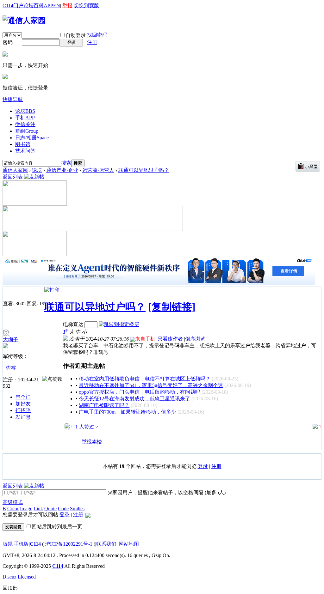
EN (56, 5)
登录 (203, 466)
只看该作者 (170, 339)
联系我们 (106, 544)
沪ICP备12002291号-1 (68, 544)
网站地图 (129, 544)
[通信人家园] (24, 20)
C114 (35, 544)
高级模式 (13, 502)
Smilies (77, 508)
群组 (26, 131)
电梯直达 (73, 324)
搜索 (66, 163)
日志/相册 (32, 137)
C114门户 (13, 5)
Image (26, 508)
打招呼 (23, 410)
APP (48, 5)
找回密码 (97, 35)
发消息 (23, 417)
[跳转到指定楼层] (119, 324)
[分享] (68, 444)
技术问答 (25, 151)
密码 (8, 42)
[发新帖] (34, 176)
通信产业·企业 (62, 170)
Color (13, 508)
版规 (8, 544)
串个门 (23, 397)
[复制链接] (172, 306)
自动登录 (75, 35)
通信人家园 (15, 170)
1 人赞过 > (86, 426)
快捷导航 (13, 99)
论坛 (28, 5)
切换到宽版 (86, 5)
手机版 (21, 544)
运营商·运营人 (98, 170)
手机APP (25, 117)
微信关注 (25, 124)
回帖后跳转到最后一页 (57, 526)
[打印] (51, 290)
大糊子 (10, 339)
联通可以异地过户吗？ (143, 170)
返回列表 (13, 176)
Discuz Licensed (19, 576)
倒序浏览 (195, 339)
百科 (39, 5)
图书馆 (22, 144)
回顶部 (10, 588)
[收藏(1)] (76, 444)
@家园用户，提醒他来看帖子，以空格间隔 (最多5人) (166, 492)
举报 (67, 5)
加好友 (23, 403)
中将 (10, 368)
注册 (92, 42)
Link (38, 508)
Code (63, 508)
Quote (50, 508)
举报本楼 (92, 441)
